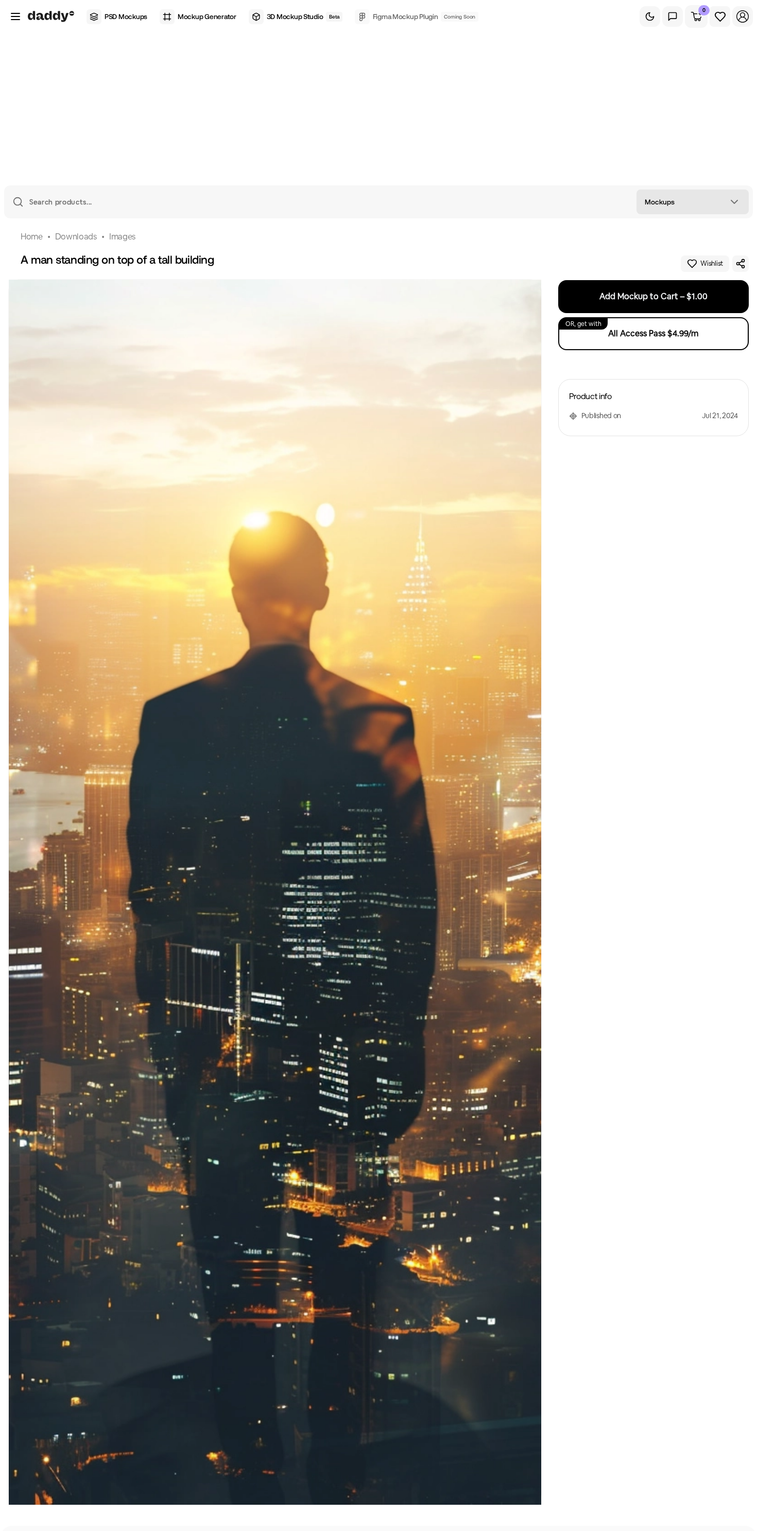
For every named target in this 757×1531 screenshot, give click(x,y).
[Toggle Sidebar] (15, 16)
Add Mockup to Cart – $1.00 (653, 296)
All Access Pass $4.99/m (632, 329)
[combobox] (692, 202)
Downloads (76, 236)
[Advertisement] (378, 108)
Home (32, 236)
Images (122, 236)
